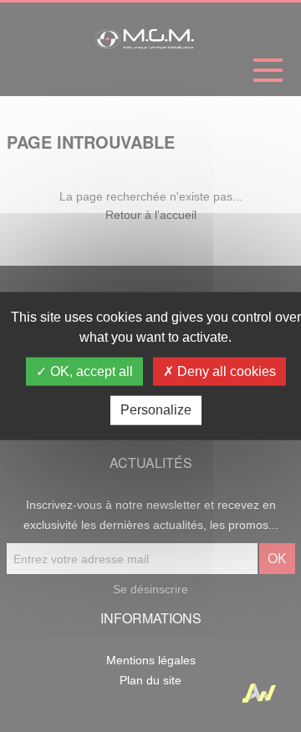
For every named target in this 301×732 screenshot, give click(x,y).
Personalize (155, 410)
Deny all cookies (225, 371)
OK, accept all (90, 371)
